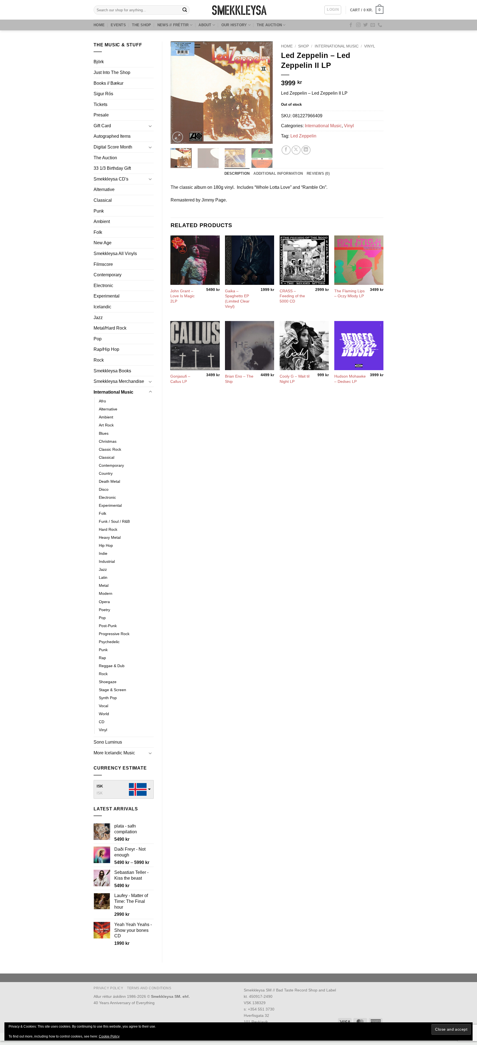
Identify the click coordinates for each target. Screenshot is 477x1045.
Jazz (98, 317)
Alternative (104, 189)
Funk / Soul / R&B (114, 521)
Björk (99, 61)
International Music (113, 392)
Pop (98, 338)
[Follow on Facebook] (351, 25)
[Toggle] (150, 126)
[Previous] (179, 92)
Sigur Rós (103, 93)
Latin (103, 577)
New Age (103, 242)
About (204, 25)
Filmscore (103, 264)
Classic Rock (110, 449)
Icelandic (102, 306)
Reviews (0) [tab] (318, 173)
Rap (102, 658)
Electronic (103, 285)
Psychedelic (109, 642)
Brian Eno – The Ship (239, 379)
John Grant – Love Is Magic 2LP (182, 296)
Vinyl (103, 730)
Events (118, 25)
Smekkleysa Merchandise (119, 381)
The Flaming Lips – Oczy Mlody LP (349, 293)
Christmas (107, 441)
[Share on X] (296, 150)
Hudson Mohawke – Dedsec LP (350, 379)
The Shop (141, 25)
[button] (332, 10)
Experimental (107, 296)
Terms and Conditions (149, 988)
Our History (234, 25)
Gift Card (102, 125)
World (104, 714)
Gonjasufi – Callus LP (180, 379)
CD (101, 722)
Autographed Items (112, 136)
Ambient (102, 221)
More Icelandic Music (114, 752)
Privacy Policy (108, 988)
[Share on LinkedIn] (306, 150)
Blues (103, 433)
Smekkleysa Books (112, 370)
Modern (105, 593)
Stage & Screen (112, 690)
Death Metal (109, 481)
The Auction (269, 25)
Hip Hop (106, 545)
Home (99, 25)
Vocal (103, 706)
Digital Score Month (113, 147)
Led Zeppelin (303, 136)
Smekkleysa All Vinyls (115, 253)
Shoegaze (107, 682)
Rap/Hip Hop (106, 349)
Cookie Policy (109, 1036)
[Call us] (380, 25)
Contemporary (107, 274)
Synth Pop (108, 698)
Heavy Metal (110, 537)
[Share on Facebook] (286, 150)
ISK (100, 786)
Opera (104, 602)
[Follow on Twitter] (365, 25)
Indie (103, 553)
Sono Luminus (108, 742)
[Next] (264, 92)
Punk (99, 211)
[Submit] (184, 10)
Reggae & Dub (111, 666)
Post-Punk (108, 626)
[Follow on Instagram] (358, 25)
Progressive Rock (114, 634)
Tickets (100, 104)
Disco (103, 489)
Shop (303, 46)
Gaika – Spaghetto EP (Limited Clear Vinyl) (237, 299)
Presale (101, 115)
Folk (98, 232)
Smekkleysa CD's (111, 179)
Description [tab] (237, 173)
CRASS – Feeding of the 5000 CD (292, 296)
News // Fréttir (173, 25)
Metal (103, 585)
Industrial (107, 561)
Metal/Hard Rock (110, 328)
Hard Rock (108, 529)
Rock (99, 360)
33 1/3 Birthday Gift (112, 168)
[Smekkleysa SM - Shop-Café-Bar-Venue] (238, 10)
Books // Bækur (108, 83)
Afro (102, 401)
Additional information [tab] (278, 173)
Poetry (104, 610)
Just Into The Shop (112, 72)
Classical (103, 200)
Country (106, 473)
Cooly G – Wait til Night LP (294, 379)
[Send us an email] (372, 25)
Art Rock (106, 425)
